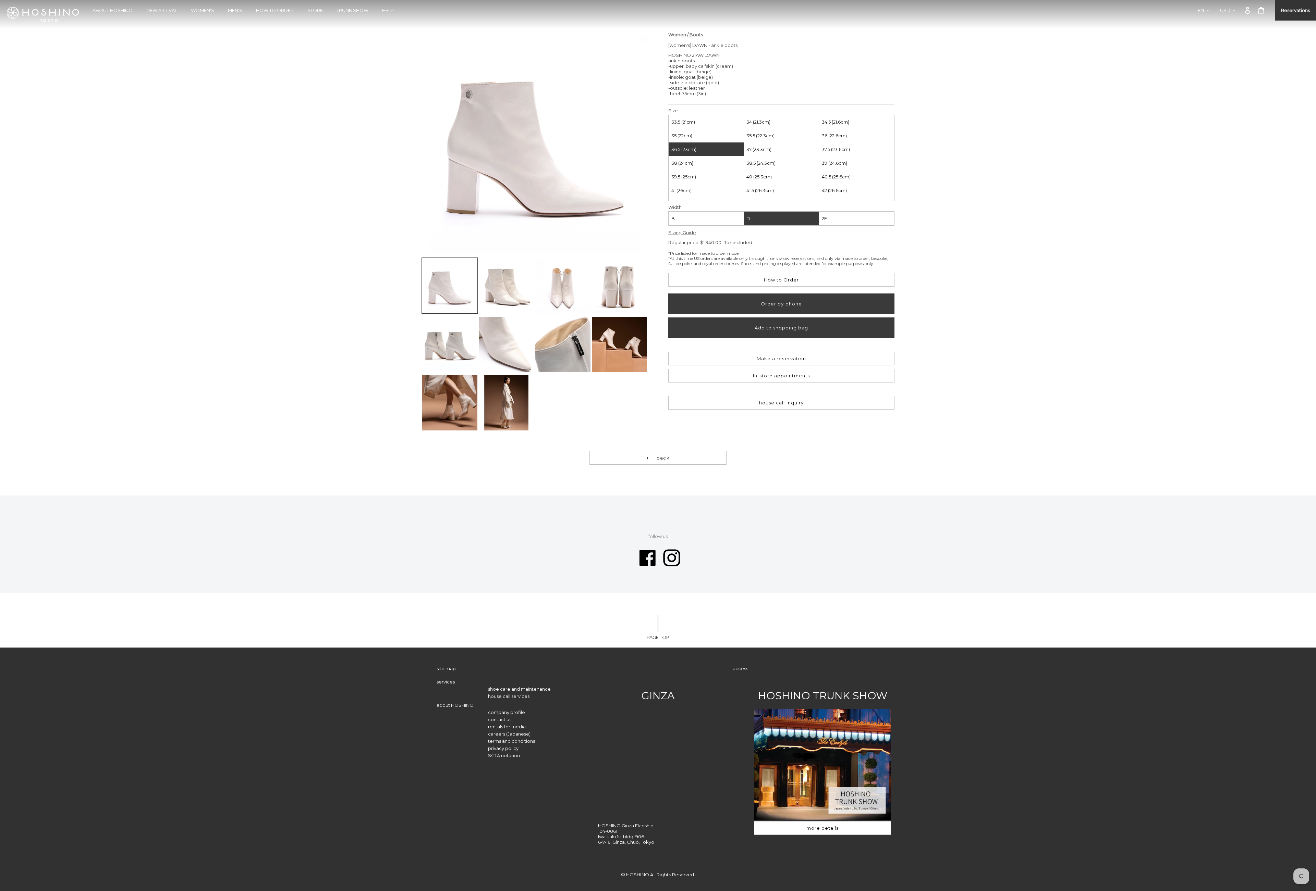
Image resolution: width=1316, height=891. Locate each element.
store (315, 10)
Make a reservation (781, 358)
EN (1201, 10)
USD (1225, 10)
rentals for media (507, 726)
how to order (275, 10)
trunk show (352, 10)
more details (822, 828)
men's (235, 10)
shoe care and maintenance (519, 689)
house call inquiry (781, 402)
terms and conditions (511, 741)
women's (202, 10)
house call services (508, 696)
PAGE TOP (658, 637)
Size (673, 110)
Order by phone (781, 303)
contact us (499, 719)
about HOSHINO (113, 10)
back (663, 458)
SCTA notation (504, 755)
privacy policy (503, 748)
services (446, 682)
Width (675, 207)
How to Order (781, 280)
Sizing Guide (682, 232)
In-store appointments (781, 375)
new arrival (161, 10)
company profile (506, 712)
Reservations (1295, 10)
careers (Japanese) (509, 734)
